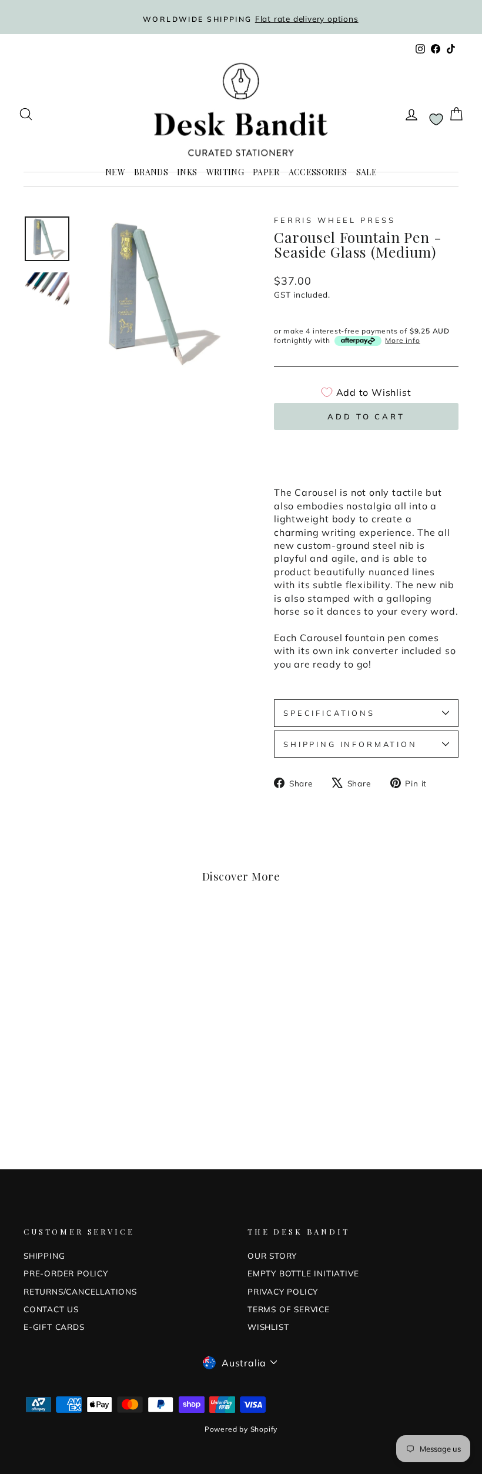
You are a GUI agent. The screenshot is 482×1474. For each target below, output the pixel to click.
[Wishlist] (436, 119)
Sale (366, 172)
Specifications (329, 713)
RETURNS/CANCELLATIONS (80, 1291)
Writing (225, 172)
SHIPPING (44, 1255)
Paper (266, 172)
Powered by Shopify (241, 1429)
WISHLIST (268, 1327)
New (115, 172)
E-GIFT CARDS (54, 1327)
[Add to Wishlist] (109, 937)
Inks (187, 172)
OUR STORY (272, 1255)
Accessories (318, 172)
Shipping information (350, 744)
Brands (151, 172)
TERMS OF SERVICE (288, 1309)
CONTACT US (51, 1309)
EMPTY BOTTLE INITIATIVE (303, 1273)
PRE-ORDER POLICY (66, 1273)
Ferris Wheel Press (335, 220)
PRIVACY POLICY (282, 1291)
